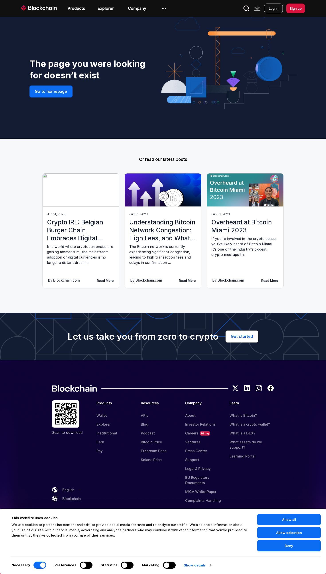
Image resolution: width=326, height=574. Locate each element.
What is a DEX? (242, 433)
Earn (100, 442)
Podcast (148, 433)
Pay (99, 451)
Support (192, 459)
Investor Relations (200, 424)
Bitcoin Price (151, 442)
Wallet (101, 415)
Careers (191, 433)
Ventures (192, 442)
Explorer (103, 424)
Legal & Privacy (198, 468)
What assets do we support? (246, 444)
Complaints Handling (203, 500)
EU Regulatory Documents (197, 480)
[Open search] (246, 8)
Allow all (289, 520)
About (190, 415)
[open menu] (164, 8)
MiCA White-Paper (200, 491)
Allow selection (289, 533)
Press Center (196, 451)
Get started (242, 336)
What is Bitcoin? (243, 415)
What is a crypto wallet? (250, 424)
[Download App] (257, 8)
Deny (289, 546)
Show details (195, 565)
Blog (144, 424)
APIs (144, 415)
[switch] (86, 565)
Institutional (106, 433)
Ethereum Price (154, 451)
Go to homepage (51, 91)
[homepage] (44, 8)
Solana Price (151, 459)
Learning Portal (242, 456)
